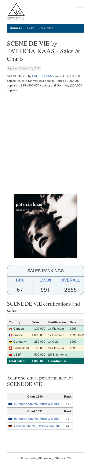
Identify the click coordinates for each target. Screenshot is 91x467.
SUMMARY (16, 28)
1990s (45, 280)
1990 (20, 280)
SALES (30, 28)
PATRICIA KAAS (43, 76)
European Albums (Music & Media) (37, 403)
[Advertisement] (45, 143)
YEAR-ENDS (46, 28)
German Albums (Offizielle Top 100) (38, 426)
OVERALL (70, 280)
